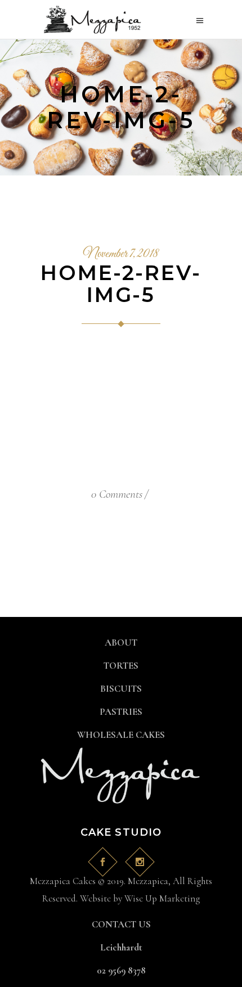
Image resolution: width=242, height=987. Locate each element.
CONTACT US (121, 924)
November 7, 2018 (121, 254)
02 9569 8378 (121, 970)
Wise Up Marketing (162, 898)
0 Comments (116, 494)
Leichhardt (121, 947)
